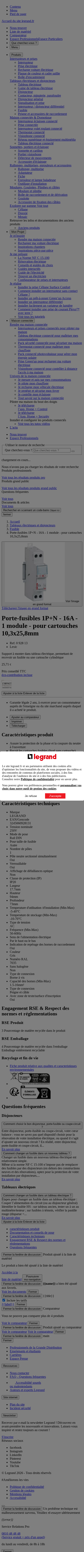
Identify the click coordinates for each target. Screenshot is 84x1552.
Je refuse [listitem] (31, 796)
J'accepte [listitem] (55, 796)
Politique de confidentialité (37, 779)
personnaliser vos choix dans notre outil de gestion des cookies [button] (41, 787)
